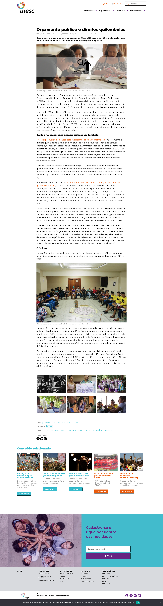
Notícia (50, 426)
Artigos (84, 576)
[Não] (160, 603)
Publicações (86, 579)
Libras (107, 4)
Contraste (118, 4)
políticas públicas (92, 430)
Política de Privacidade (107, 582)
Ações (62, 576)
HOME (19, 571)
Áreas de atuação (67, 573)
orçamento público (74, 430)
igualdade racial (57, 430)
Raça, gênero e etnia (70, 422)
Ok (138, 602)
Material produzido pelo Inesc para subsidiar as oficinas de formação (70, 140)
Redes (62, 581)
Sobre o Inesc (43, 573)
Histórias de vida (87, 581)
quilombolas (106, 430)
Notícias (84, 573)
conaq (45, 430)
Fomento (105, 579)
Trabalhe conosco (46, 580)
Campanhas (64, 579)
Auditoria (106, 573)
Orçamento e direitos (51, 422)
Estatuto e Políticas (110, 576)
